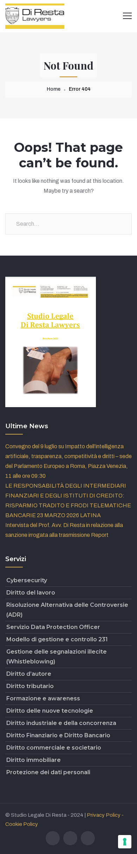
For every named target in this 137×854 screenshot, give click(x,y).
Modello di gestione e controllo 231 (57, 639)
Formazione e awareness (43, 698)
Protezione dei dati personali (48, 772)
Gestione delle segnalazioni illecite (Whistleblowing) (56, 656)
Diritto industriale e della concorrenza (61, 723)
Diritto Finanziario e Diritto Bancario (58, 735)
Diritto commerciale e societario (53, 747)
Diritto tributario (30, 686)
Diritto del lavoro (30, 592)
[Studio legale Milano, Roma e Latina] (34, 16)
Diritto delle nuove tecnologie (49, 710)
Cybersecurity (26, 580)
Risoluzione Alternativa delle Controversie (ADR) (67, 610)
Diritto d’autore (28, 673)
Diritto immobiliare (33, 760)
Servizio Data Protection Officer (53, 627)
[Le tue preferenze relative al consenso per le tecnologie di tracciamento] (124, 841)
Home (53, 89)
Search (121, 224)
